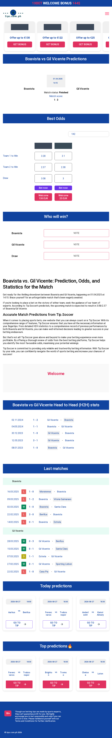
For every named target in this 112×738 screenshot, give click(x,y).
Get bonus (19, 44)
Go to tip (16, 624)
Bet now (43, 187)
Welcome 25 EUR (63, 197)
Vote (76, 233)
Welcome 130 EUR (43, 197)
